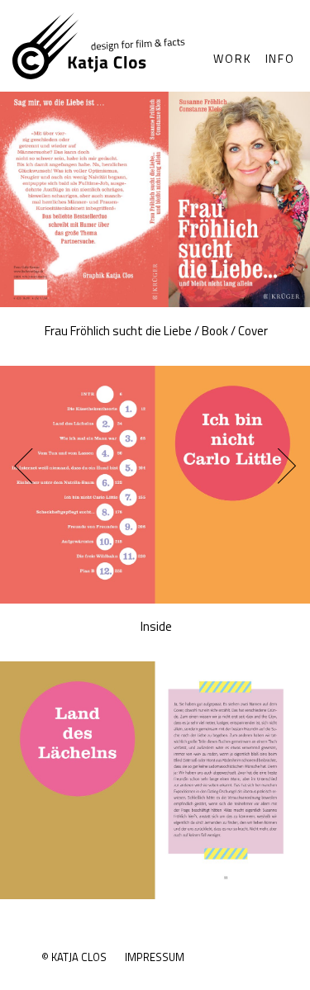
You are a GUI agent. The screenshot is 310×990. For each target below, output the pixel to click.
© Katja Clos (74, 957)
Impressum (154, 957)
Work (232, 58)
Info (280, 58)
